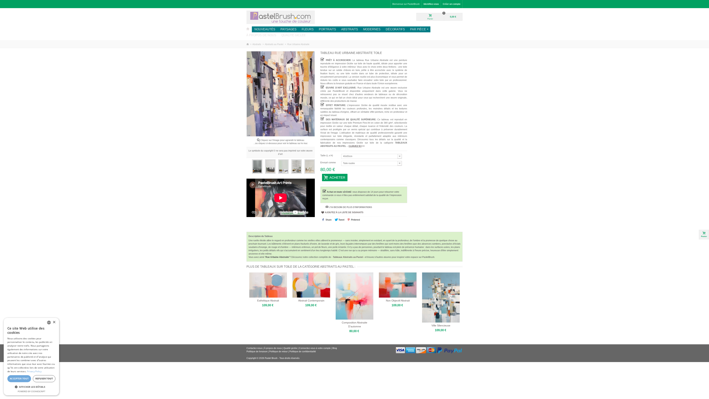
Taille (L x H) (326, 155)
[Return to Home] (247, 44)
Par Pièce (418, 29)
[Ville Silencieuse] (441, 297)
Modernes (372, 29)
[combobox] (49, 322)
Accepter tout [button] (19, 378)
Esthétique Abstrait (268, 300)
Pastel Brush (271, 358)
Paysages (288, 29)
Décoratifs (395, 29)
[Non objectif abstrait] (398, 285)
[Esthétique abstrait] (268, 285)
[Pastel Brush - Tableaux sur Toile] (280, 17)
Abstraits (349, 29)
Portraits (327, 29)
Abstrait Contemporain (311, 300)
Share (328, 220)
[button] (31, 387)
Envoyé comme (328, 162)
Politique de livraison (257, 351)
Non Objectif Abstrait (398, 300)
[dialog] (31, 356)
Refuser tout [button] (44, 378)
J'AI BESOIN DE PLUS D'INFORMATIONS (350, 207)
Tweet (341, 220)
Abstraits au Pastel (274, 44)
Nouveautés (264, 29)
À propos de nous (261, 35)
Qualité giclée (293, 35)
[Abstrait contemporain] (311, 285)
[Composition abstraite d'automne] (354, 296)
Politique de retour (278, 351)
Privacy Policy (34, 371)
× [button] (54, 322)
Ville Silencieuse (440, 325)
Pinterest (355, 220)
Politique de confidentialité (302, 351)
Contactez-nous (254, 348)
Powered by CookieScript (31, 391)
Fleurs (308, 29)
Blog (334, 348)
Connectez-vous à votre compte (315, 348)
